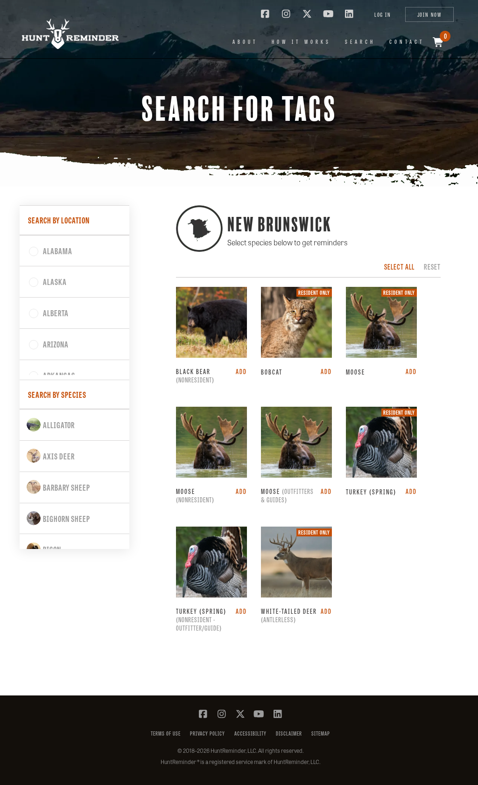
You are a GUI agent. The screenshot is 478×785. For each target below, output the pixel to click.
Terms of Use (166, 733)
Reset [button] (432, 267)
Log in (382, 14)
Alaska (55, 281)
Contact (406, 41)
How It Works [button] (301, 41)
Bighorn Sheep (66, 518)
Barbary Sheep (66, 487)
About (245, 41)
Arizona (56, 344)
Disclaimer (289, 733)
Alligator (59, 424)
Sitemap (320, 733)
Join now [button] (429, 14)
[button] (64, 33)
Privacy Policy (207, 733)
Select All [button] (399, 267)
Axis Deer (59, 456)
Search (360, 41)
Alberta (56, 312)
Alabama (57, 250)
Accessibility (250, 733)
